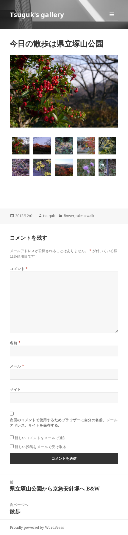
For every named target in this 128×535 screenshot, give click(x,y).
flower (69, 215)
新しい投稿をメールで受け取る (41, 446)
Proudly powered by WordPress (37, 527)
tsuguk (49, 215)
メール (17, 366)
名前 (15, 342)
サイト (15, 389)
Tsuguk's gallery (37, 14)
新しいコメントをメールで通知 (41, 437)
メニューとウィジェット (112, 20)
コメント (19, 268)
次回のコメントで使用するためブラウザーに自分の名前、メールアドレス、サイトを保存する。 (64, 422)
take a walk (85, 215)
